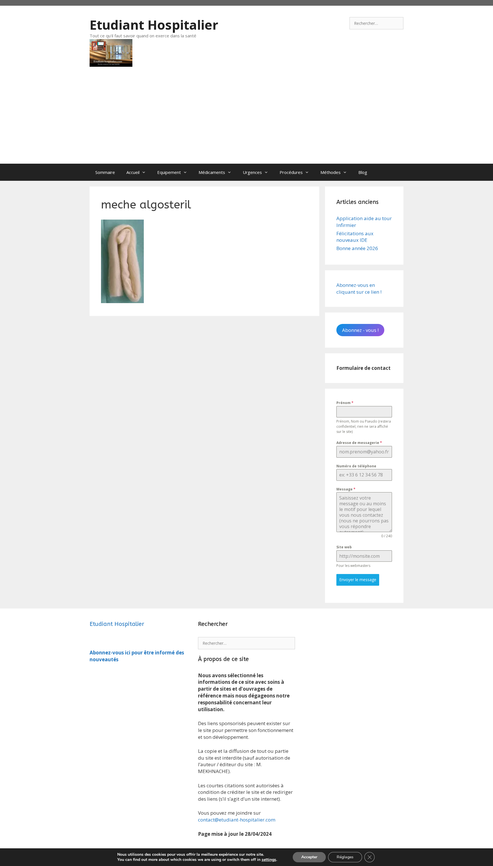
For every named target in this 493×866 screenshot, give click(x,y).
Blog (362, 172)
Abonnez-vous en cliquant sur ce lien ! (358, 288)
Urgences (252, 172)
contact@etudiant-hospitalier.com (236, 819)
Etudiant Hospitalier (154, 24)
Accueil (133, 172)
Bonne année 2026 (357, 248)
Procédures (291, 172)
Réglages (345, 857)
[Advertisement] (246, 121)
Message (345, 489)
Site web (344, 547)
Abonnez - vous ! (360, 330)
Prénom (344, 402)
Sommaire (105, 172)
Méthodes (330, 172)
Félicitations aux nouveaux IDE (354, 237)
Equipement (169, 172)
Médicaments (212, 172)
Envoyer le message (357, 579)
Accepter (309, 857)
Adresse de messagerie (359, 442)
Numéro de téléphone (356, 466)
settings (269, 859)
